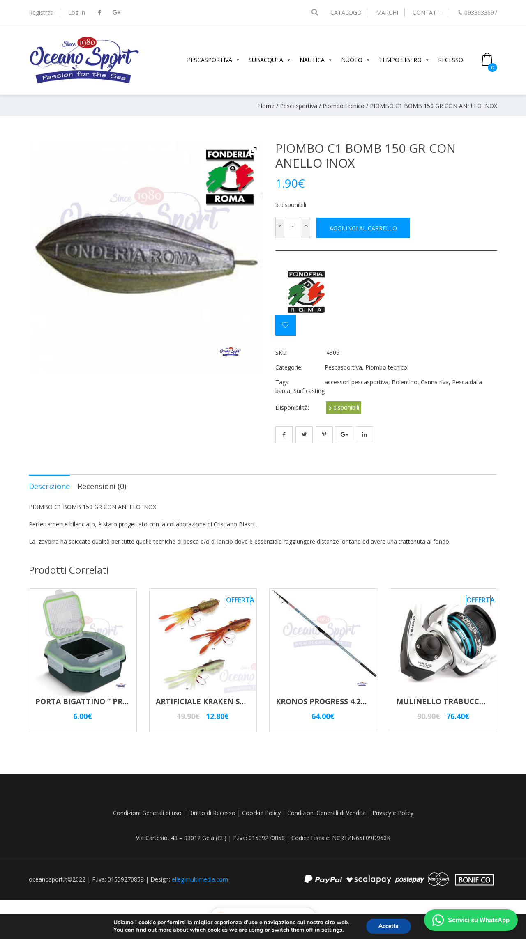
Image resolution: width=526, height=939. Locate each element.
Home (266, 106)
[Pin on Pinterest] (324, 434)
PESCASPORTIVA (209, 60)
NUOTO (351, 60)
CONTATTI (427, 12)
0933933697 (480, 12)
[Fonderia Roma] (306, 292)
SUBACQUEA (266, 60)
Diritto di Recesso (211, 813)
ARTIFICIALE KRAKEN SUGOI (207, 701)
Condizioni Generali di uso (147, 813)
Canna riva (435, 382)
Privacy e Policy (392, 813)
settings (331, 930)
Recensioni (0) (102, 486)
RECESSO (450, 60)
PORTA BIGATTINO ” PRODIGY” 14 (97, 701)
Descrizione (49, 486)
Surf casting (309, 391)
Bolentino (405, 382)
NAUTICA (312, 60)
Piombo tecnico (344, 106)
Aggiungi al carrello (363, 228)
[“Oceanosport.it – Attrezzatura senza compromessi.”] (84, 82)
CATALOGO (346, 12)
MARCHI (387, 12)
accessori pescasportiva (356, 382)
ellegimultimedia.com (200, 879)
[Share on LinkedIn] (364, 434)
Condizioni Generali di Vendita (326, 813)
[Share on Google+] (344, 434)
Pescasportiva (298, 106)
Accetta (388, 926)
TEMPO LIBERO (400, 60)
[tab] (49, 486)
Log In (76, 12)
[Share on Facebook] (284, 434)
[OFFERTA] (203, 692)
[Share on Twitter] (304, 434)
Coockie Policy (261, 813)
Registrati (41, 12)
